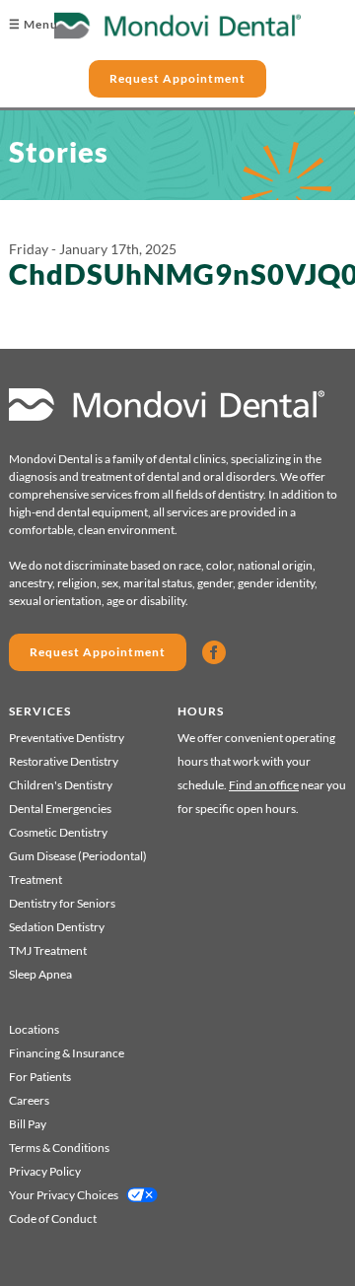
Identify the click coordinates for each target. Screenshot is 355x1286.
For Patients (40, 1076)
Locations (34, 1029)
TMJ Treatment (48, 950)
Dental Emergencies (60, 808)
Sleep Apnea (40, 974)
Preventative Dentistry (66, 737)
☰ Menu (33, 24)
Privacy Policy (45, 1171)
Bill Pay (27, 1124)
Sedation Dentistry (57, 926)
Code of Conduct (53, 1218)
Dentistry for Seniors (62, 903)
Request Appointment (177, 78)
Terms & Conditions (59, 1147)
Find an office (264, 785)
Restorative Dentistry (63, 761)
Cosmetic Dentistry (58, 832)
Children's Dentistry (60, 785)
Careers (29, 1100)
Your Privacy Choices (63, 1194)
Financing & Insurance (66, 1053)
